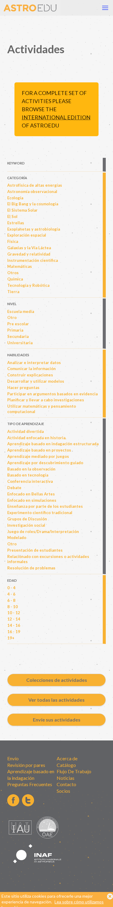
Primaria (15, 330)
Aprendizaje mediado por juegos (38, 456)
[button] (105, 8)
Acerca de (67, 758)
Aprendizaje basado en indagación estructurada (53, 443)
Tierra (13, 291)
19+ (10, 638)
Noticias (65, 778)
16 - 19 (13, 631)
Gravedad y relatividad (28, 254)
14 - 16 (13, 625)
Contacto (66, 784)
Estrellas (15, 222)
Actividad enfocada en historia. (36, 437)
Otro (12, 317)
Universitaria (20, 342)
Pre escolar (18, 323)
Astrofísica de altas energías (34, 185)
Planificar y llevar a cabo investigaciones (45, 399)
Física (12, 241)
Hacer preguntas (23, 387)
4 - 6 (11, 594)
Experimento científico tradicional (39, 512)
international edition (56, 117)
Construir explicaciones (30, 374)
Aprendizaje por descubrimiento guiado (45, 462)
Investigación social (26, 525)
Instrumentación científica (32, 260)
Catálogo (66, 765)
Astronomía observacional (32, 191)
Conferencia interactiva (30, 481)
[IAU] (21, 836)
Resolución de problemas (31, 567)
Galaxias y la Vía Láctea (29, 247)
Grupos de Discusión (27, 518)
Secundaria (18, 336)
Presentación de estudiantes (35, 550)
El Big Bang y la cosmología (32, 203)
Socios (63, 791)
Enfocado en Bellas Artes (31, 494)
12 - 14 (13, 619)
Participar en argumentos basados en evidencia (52, 393)
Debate (14, 487)
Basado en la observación (31, 469)
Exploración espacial (26, 235)
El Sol (12, 216)
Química (15, 279)
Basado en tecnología (27, 475)
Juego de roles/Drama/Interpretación (43, 531)
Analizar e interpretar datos (34, 362)
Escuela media (20, 311)
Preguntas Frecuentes (29, 784)
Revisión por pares (26, 765)
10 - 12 (13, 612)
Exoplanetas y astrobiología (33, 229)
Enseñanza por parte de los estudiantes (45, 506)
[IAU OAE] (47, 836)
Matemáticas (19, 266)
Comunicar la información (31, 368)
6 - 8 (11, 600)
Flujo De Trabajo (74, 771)
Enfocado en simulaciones (31, 500)
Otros (13, 272)
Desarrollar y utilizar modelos (35, 381)
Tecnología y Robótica (28, 285)
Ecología (15, 197)
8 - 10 (12, 606)
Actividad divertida (25, 431)
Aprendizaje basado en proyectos (39, 450)
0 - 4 (11, 587)
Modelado (16, 537)
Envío (13, 758)
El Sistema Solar (22, 210)
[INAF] (37, 866)
